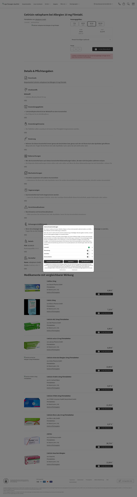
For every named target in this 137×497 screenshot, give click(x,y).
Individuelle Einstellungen (53, 261)
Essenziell (46, 247)
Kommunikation (48, 256)
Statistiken (46, 253)
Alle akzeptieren (86, 261)
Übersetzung (47, 250)
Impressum (74, 269)
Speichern (71, 261)
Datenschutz (63, 269)
